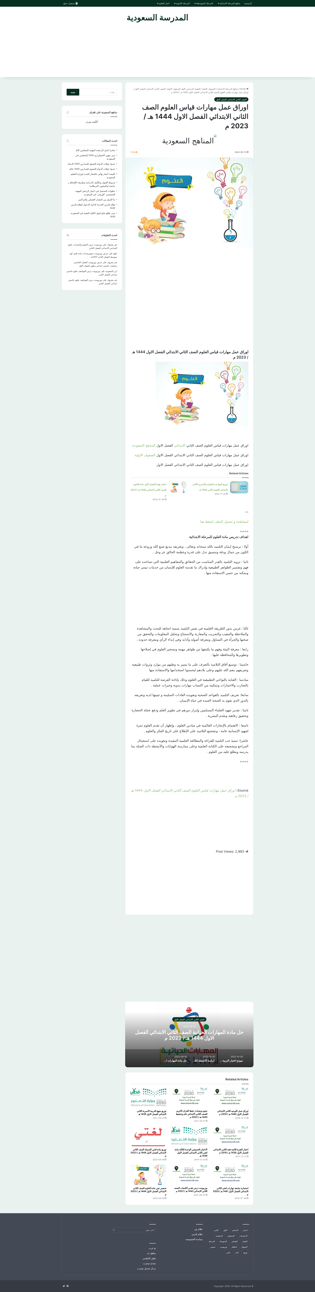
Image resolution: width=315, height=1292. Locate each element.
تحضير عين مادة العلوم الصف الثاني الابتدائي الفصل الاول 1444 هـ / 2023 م (148, 1191)
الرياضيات (243, 1236)
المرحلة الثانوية (183, 3)
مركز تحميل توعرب (146, 1268)
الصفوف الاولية (145, 455)
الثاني (216, 1230)
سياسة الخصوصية (194, 1239)
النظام (234, 1247)
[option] (189, 1034)
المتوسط (223, 1241)
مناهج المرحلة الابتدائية (230, 3)
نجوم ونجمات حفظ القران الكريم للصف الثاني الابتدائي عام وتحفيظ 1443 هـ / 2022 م (191, 1113)
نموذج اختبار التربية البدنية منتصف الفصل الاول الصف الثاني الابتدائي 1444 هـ (189, 1035)
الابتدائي (179, 445)
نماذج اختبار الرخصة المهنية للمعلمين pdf (95, 150)
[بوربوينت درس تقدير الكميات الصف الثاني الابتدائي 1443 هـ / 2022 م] (189, 1175)
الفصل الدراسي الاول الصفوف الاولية (183, 88)
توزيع (245, 1252)
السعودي (231, 1236)
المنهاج (244, 1247)
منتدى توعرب (149, 1263)
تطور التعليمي (149, 1258)
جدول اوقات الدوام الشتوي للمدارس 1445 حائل (92, 169)
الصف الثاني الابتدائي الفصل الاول (150, 88)
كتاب (237, 1252)
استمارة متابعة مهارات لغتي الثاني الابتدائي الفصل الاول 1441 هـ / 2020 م (230, 1191)
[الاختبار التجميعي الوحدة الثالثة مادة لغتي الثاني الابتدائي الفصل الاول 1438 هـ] (189, 1136)
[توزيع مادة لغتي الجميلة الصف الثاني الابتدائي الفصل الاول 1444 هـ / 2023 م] (148, 1136)
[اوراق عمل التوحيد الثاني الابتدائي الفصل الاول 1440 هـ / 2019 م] (230, 1097)
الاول (225, 1230)
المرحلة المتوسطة (204, 3)
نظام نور (198, 1229)
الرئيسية (248, 3)
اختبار (245, 1230)
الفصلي (234, 1241)
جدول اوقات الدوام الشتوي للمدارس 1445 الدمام (91, 164)
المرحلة (212, 1241)
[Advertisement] (157, 53)
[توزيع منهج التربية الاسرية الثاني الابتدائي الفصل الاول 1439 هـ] (148, 1097)
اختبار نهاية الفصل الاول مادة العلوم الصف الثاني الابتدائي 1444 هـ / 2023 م (148, 490)
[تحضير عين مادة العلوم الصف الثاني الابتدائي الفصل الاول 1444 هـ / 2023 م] (148, 1175)
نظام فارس (197, 1234)
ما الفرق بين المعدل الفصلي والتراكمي (96, 199)
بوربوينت (223, 1247)
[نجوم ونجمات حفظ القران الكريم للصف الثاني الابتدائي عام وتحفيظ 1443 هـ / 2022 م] (189, 1097)
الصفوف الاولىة (209, 88)
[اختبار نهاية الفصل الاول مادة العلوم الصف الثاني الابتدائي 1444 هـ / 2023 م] (178, 487)
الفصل (244, 1241)
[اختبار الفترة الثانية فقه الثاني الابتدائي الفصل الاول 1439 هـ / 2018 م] (230, 1136)
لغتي (228, 1252)
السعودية (219, 1236)
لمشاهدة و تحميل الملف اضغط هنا (224, 522)
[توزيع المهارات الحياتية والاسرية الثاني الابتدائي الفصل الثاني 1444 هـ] (239, 487)
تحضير (212, 1247)
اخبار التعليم (164, 3)
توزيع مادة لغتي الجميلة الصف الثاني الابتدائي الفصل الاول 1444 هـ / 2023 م (148, 1152)
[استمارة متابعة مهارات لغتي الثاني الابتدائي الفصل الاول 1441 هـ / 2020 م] (230, 1175)
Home (243, 88)
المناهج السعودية (143, 445)
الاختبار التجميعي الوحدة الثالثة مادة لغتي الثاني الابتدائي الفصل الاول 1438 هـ (191, 1152)
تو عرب (152, 1248)
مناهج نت (151, 1253)
